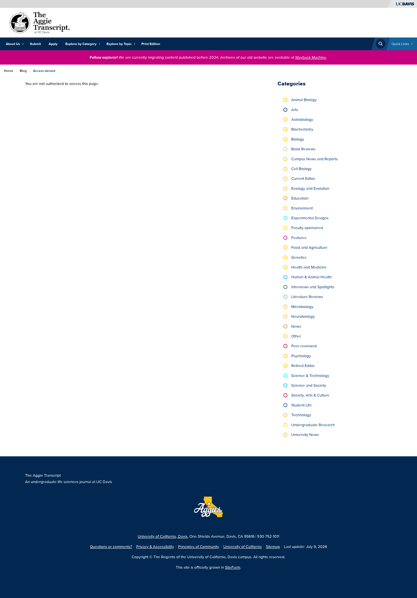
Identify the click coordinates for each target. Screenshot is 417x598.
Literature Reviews (307, 296)
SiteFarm (232, 567)
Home (8, 70)
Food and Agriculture (309, 247)
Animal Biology (304, 100)
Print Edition (150, 43)
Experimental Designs (310, 218)
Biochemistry (302, 129)
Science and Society (308, 385)
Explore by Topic (119, 43)
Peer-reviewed (304, 346)
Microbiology (302, 306)
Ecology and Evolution (310, 188)
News (296, 326)
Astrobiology (302, 119)
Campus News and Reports (314, 159)
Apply (53, 43)
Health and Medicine (309, 267)
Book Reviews (303, 149)
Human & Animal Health (311, 277)
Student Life (301, 405)
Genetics (298, 257)
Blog (23, 70)
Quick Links (400, 43)
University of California (242, 546)
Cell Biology (301, 169)
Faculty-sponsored (307, 228)
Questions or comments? (111, 546)
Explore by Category (81, 43)
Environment (302, 208)
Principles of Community (198, 546)
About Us (13, 43)
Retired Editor (303, 365)
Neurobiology (303, 316)
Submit (35, 43)
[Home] (39, 22)
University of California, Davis (162, 536)
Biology (297, 139)
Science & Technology (310, 375)
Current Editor (303, 178)
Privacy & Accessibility (155, 546)
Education (299, 198)
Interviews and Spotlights (312, 287)
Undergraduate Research (313, 425)
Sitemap (273, 546)
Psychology (301, 356)
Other (296, 336)
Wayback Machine (310, 57)
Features (298, 237)
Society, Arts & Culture (310, 395)
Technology (301, 415)
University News (305, 434)
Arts (294, 109)
